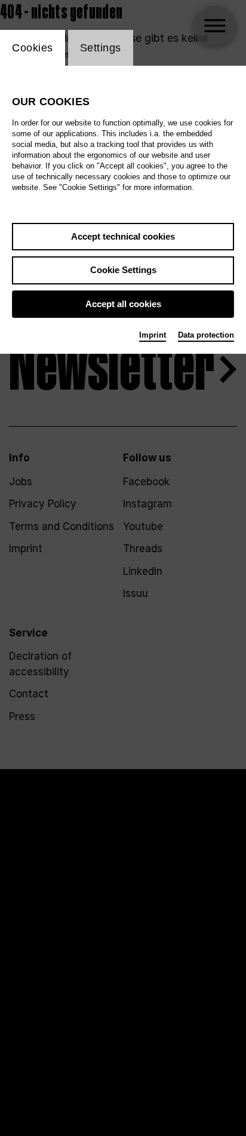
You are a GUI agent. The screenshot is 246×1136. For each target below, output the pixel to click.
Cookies (32, 48)
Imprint (152, 334)
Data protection (206, 334)
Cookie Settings (123, 270)
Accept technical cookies (123, 236)
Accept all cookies (123, 304)
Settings (100, 48)
